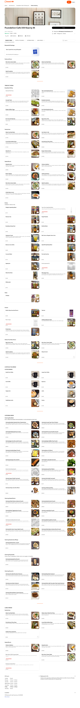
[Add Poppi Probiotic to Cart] (74, 222)
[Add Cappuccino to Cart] (38, 396)
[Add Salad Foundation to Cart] (38, 76)
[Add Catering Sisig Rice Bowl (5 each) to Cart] (74, 506)
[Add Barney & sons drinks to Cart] (38, 250)
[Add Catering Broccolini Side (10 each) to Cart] (74, 465)
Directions (7, 696)
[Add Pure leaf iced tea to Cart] (74, 259)
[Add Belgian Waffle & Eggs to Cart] (38, 114)
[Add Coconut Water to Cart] (38, 259)
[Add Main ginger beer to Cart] (74, 278)
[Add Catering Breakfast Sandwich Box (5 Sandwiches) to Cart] (38, 427)
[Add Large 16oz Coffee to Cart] (74, 377)
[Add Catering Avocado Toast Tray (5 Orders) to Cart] (74, 427)
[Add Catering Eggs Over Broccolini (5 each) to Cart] (38, 446)
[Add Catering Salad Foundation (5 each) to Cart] (74, 525)
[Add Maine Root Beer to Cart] (38, 278)
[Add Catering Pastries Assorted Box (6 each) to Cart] (74, 437)
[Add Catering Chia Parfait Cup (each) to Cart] (74, 483)
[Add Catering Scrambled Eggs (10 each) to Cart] (38, 455)
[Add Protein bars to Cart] (38, 334)
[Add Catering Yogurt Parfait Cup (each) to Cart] (38, 483)
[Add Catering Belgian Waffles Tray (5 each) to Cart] (74, 446)
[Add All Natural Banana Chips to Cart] (74, 325)
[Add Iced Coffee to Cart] (38, 387)
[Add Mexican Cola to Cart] (38, 222)
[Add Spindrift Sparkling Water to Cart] (74, 250)
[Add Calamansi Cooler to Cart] (38, 240)
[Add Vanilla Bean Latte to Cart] (38, 405)
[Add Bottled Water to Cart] (74, 231)
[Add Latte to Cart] (74, 396)
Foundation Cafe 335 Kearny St (22, 5)
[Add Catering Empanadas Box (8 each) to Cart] (38, 564)
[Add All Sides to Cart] (38, 301)
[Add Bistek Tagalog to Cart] (38, 179)
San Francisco (12, 5)
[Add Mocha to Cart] (74, 405)
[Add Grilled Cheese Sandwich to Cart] (38, 637)
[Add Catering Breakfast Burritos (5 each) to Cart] (38, 437)
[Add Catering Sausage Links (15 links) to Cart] (38, 465)
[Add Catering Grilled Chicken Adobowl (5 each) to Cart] (38, 506)
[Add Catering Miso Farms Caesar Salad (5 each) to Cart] (38, 534)
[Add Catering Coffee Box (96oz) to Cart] (74, 493)
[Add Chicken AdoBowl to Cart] (74, 169)
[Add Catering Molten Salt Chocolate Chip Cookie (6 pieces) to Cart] (74, 588)
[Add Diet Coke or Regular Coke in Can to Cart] (74, 240)
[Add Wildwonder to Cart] (38, 287)
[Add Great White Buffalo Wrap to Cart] (38, 147)
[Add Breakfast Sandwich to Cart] (74, 105)
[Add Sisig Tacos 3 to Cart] (38, 156)
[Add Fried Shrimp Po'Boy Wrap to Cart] (74, 147)
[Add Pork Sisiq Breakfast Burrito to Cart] (74, 114)
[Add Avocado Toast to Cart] (38, 105)
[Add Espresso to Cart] (74, 387)
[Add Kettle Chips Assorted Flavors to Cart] (38, 315)
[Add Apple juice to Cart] (38, 268)
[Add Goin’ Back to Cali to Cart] (74, 137)
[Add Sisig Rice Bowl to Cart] (38, 169)
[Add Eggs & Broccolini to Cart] (74, 124)
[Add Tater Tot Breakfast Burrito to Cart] (74, 96)
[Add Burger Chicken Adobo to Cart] (74, 156)
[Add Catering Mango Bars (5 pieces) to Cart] (74, 579)
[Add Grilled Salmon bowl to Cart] (38, 197)
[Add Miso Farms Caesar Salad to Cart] (38, 67)
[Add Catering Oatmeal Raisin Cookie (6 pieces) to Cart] (38, 598)
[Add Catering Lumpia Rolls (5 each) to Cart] (74, 515)
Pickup (63, 27)
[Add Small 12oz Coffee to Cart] (38, 377)
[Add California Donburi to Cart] (74, 179)
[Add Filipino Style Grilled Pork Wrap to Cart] (74, 618)
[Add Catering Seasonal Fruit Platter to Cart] (74, 474)
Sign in (73, 2)
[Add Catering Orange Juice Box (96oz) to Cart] (38, 493)
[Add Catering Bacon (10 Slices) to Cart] (74, 455)
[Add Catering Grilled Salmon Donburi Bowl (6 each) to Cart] (74, 534)
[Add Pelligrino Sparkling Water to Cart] (38, 212)
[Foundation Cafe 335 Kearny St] (9, 1)
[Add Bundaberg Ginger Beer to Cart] (38, 231)
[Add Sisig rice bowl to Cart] (74, 357)
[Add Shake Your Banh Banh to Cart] (74, 67)
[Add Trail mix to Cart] (74, 315)
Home (6, 5)
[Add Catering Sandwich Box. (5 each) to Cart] (38, 548)
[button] (9, 40)
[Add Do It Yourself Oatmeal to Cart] (38, 124)
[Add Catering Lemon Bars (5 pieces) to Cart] (38, 588)
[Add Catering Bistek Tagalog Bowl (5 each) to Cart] (38, 515)
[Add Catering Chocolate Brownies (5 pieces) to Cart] (38, 579)
